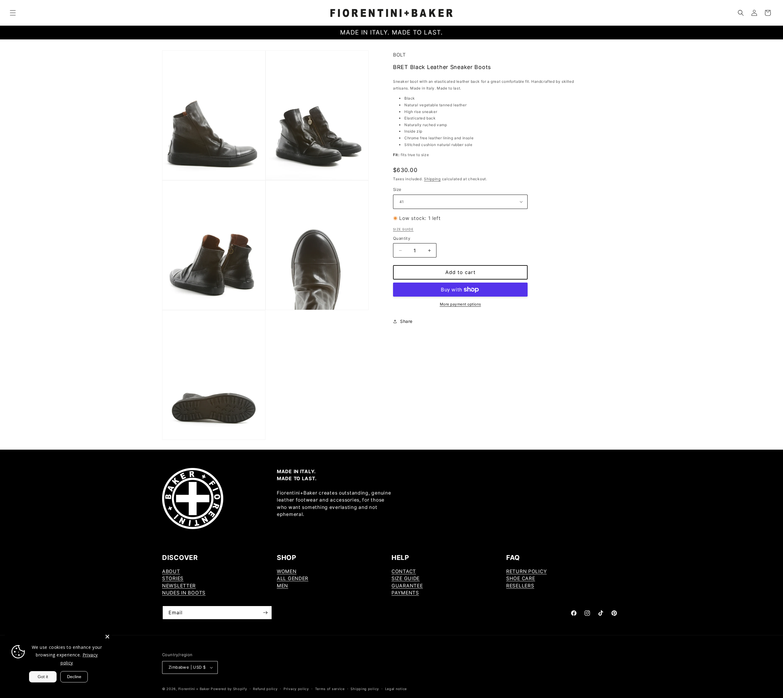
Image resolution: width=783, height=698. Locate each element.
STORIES (173, 578)
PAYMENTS (405, 593)
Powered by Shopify (229, 689)
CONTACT (404, 571)
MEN (282, 586)
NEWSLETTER (179, 586)
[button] (13, 13)
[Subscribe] (265, 612)
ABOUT (171, 571)
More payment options (460, 304)
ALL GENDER (292, 578)
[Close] (107, 637)
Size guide (403, 229)
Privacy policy (296, 689)
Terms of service (330, 689)
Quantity (401, 238)
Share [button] (406, 321)
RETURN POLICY (526, 571)
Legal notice (396, 689)
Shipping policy (365, 689)
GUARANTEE (407, 586)
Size (397, 189)
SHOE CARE (520, 578)
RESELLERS (520, 586)
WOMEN (287, 571)
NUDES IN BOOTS (184, 593)
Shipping (432, 179)
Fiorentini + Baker (194, 689)
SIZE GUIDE (406, 578)
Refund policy (265, 689)
